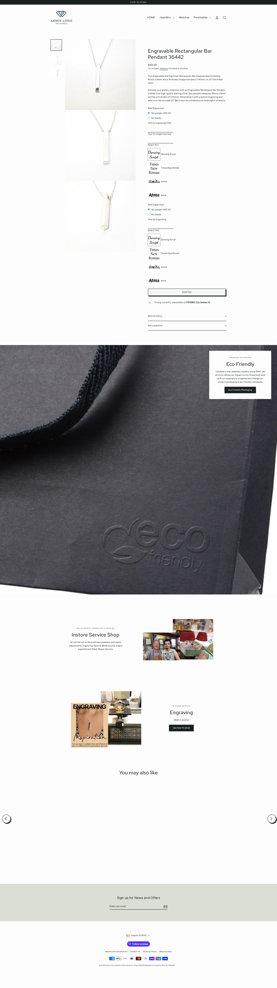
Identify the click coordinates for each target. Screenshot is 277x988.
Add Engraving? (156, 108)
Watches (184, 17)
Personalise (201, 17)
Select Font (153, 230)
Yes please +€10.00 (161, 113)
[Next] (271, 818)
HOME (151, 17)
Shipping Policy (150, 951)
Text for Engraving (157, 219)
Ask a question (155, 325)
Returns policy (165, 951)
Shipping (164, 68)
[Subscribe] (165, 907)
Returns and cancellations (116, 951)
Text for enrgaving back (160, 134)
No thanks (156, 118)
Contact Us (135, 951)
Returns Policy (155, 316)
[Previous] (6, 818)
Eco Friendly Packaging (240, 390)
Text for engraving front (159, 123)
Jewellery (165, 17)
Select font (153, 145)
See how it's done (181, 727)
